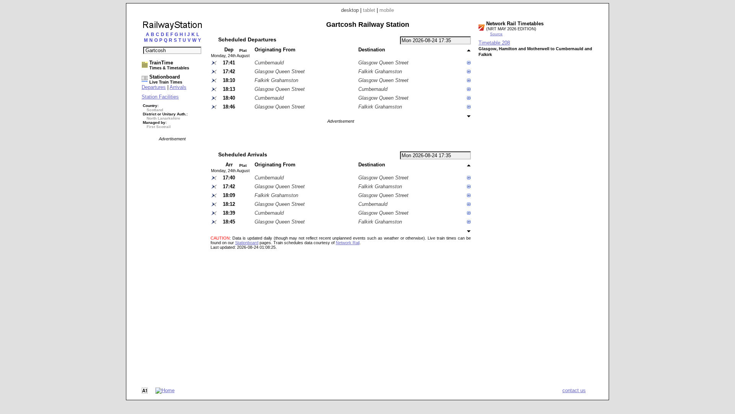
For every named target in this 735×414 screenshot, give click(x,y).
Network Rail (347, 242)
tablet (369, 10)
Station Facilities (160, 97)
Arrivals (178, 87)
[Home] (165, 390)
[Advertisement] (172, 256)
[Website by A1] (145, 392)
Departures (154, 87)
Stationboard (246, 242)
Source (496, 34)
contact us (574, 390)
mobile (386, 10)
